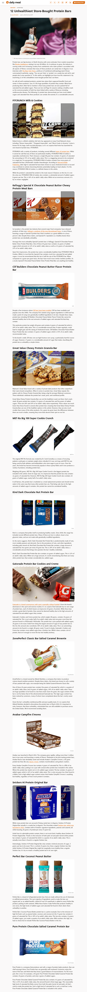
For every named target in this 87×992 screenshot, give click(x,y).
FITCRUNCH (71, 136)
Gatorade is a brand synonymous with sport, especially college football (36, 605)
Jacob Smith (15, 15)
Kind (72, 528)
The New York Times (29, 71)
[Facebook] (50, 2)
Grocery (12, 7)
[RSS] (70, 2)
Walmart (71, 224)
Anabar (72, 750)
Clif (73, 306)
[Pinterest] (58, 2)
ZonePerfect (71, 674)
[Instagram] (62, 2)
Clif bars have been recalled (42, 310)
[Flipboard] (66, 2)
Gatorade (71, 600)
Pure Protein (71, 962)
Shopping (20, 7)
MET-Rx (72, 454)
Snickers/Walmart (69, 818)
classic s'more (33, 762)
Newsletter (80, 2)
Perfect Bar (71, 892)
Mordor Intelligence (21, 64)
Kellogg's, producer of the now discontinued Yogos (44, 231)
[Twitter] (54, 2)
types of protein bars (62, 152)
